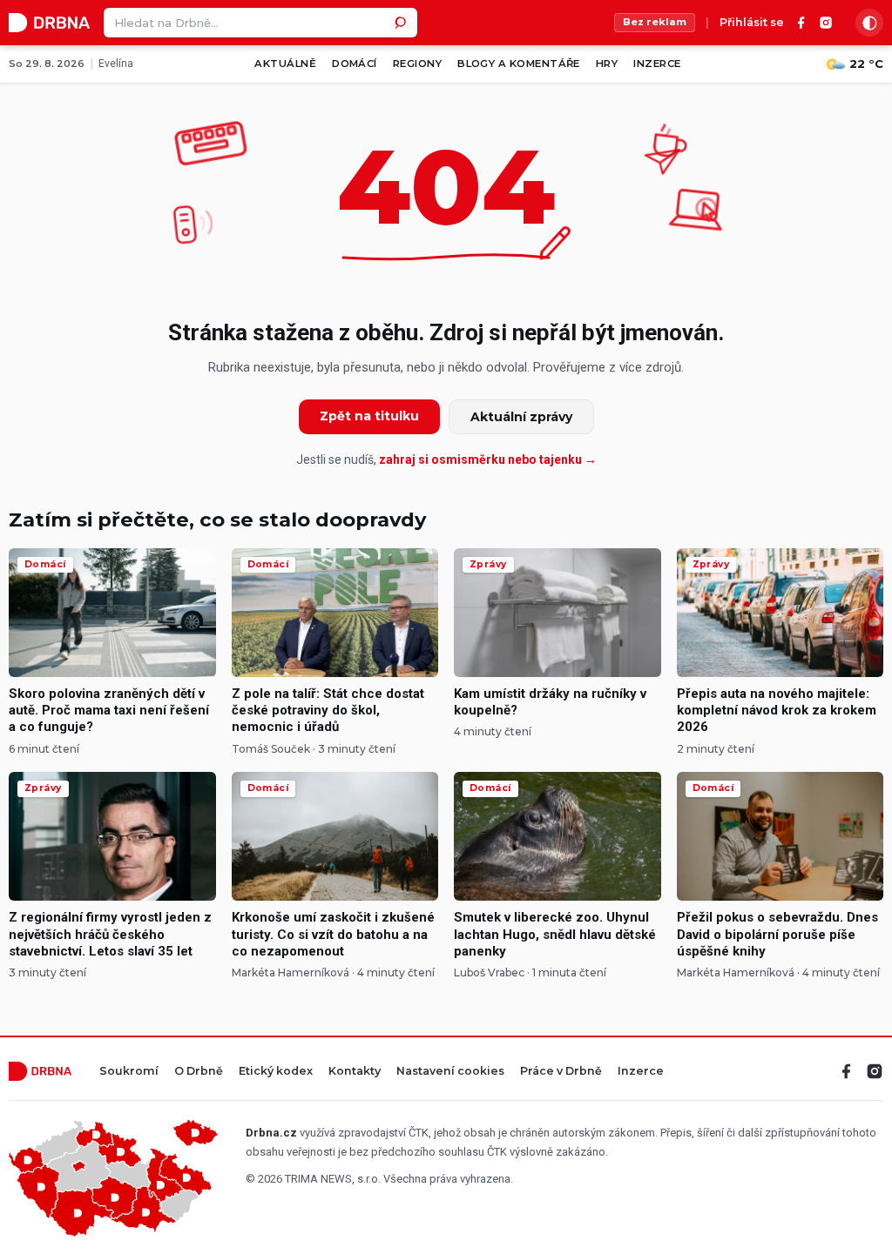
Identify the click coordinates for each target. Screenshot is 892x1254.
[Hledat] (402, 22)
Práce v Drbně (561, 1071)
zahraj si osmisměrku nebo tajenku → (488, 459)
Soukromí (129, 1071)
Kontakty (354, 1071)
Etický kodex (276, 1071)
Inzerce (656, 63)
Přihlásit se (752, 23)
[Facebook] (801, 23)
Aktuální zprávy (521, 417)
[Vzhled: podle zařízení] (869, 23)
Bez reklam (654, 22)
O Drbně (198, 1071)
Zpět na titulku (369, 416)
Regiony (417, 63)
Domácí (354, 63)
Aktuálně (285, 63)
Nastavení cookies (450, 1071)
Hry (607, 63)
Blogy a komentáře (518, 63)
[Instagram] (826, 23)
